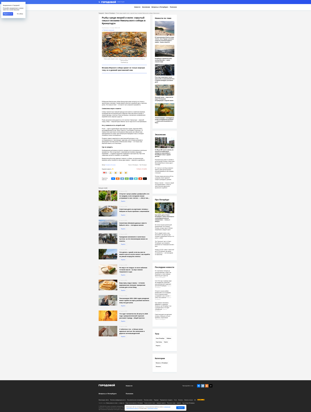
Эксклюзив (146, 7)
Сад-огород (159, 342)
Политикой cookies (153, 408)
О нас (175, 400)
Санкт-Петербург (160, 338)
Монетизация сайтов (104, 400)
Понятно (180, 407)
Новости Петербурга (110, 13)
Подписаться (8, 14)
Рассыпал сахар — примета (174, 403)
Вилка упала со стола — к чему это (115, 403)
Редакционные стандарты (166, 400)
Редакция (156, 400)
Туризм (166, 342)
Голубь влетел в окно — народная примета (155, 403)
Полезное (173, 7)
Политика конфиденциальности (118, 400)
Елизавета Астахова (110, 164)
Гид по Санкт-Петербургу (188, 403)
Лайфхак (169, 338)
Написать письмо (188, 400)
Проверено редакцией (108, 30)
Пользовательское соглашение (134, 400)
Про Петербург (162, 200)
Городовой (101, 13)
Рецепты (158, 345)
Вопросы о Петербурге (160, 7)
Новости (137, 7)
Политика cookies (148, 400)
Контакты (180, 400)
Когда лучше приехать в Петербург (134, 403)
